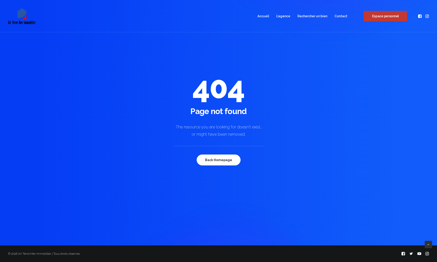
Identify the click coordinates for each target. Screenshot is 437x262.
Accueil (263, 16)
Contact (341, 16)
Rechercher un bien (312, 16)
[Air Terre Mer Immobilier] (22, 16)
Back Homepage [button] (218, 160)
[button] (420, 16)
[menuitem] (263, 16)
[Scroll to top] (428, 244)
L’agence (283, 16)
